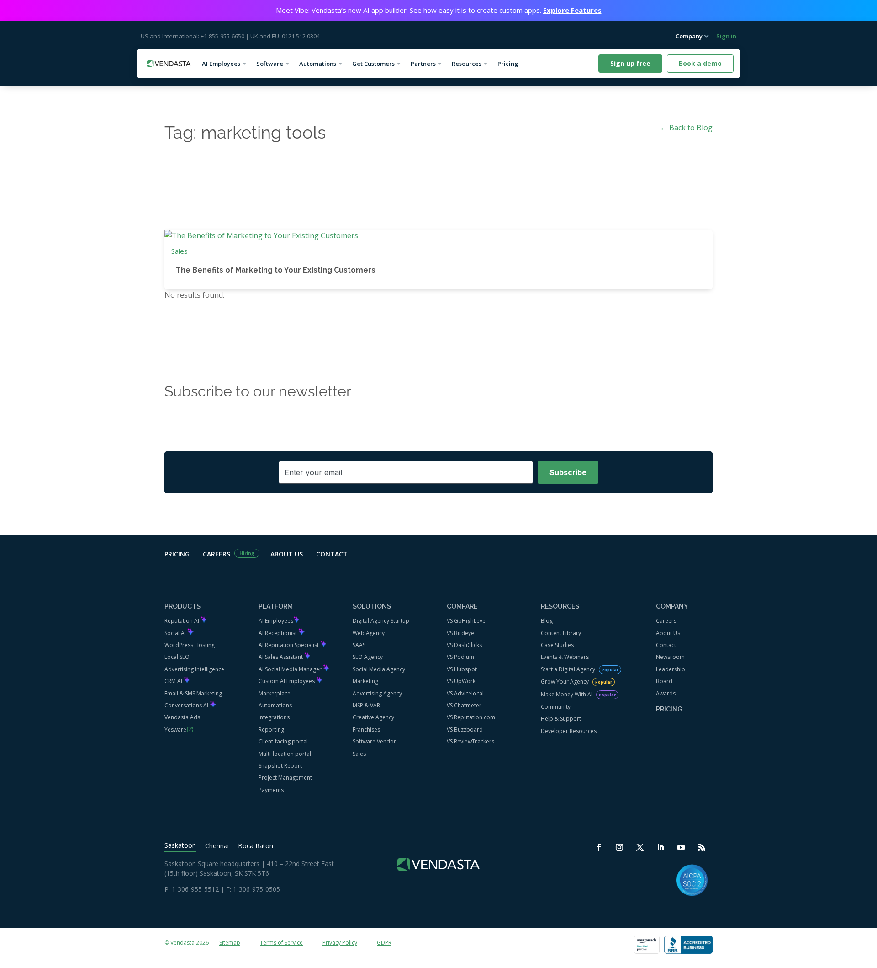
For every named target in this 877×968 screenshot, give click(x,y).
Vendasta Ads (182, 717)
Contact (332, 554)
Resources (466, 63)
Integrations (274, 717)
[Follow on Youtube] (682, 848)
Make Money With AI (567, 694)
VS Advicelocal (465, 693)
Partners (423, 63)
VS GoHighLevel (467, 621)
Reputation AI (182, 621)
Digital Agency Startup (381, 621)
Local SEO (177, 657)
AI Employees (221, 63)
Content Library (561, 633)
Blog (547, 621)
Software (269, 63)
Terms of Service (281, 943)
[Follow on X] (641, 848)
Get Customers (373, 63)
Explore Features (572, 10)
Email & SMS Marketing (193, 693)
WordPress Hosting (189, 645)
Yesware (175, 729)
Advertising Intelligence (194, 669)
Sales (179, 251)
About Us (286, 554)
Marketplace (275, 693)
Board (664, 681)
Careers (216, 554)
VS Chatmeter (464, 705)
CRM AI (174, 681)
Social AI (175, 633)
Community (556, 707)
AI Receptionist (278, 633)
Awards (666, 693)
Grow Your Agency (565, 681)
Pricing (511, 63)
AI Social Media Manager (291, 669)
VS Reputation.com (471, 717)
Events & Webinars (565, 657)
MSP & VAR (366, 705)
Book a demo (700, 63)
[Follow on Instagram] (620, 848)
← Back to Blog (686, 128)
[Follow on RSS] (702, 848)
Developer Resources (569, 731)
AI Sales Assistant (281, 657)
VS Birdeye (460, 633)
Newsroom (670, 657)
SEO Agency (368, 657)
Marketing (365, 681)
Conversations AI (187, 705)
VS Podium (460, 657)
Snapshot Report (280, 766)
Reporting (271, 729)
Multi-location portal (285, 754)
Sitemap (229, 943)
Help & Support (561, 718)
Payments (271, 790)
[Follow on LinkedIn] (661, 848)
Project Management (285, 777)
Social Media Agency (379, 669)
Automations (317, 63)
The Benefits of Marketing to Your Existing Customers (275, 270)
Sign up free (630, 63)
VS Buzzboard (465, 729)
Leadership (670, 669)
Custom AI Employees (287, 681)
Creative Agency (373, 717)
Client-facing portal (283, 741)
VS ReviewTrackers (470, 741)
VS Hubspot (462, 669)
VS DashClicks (464, 645)
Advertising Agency (377, 693)
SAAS (359, 645)
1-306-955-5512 (195, 889)
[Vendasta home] (169, 63)
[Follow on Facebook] (600, 848)
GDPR (384, 943)
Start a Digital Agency (569, 669)
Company (689, 36)
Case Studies (557, 645)
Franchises (366, 729)
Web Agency (369, 633)
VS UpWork (461, 681)
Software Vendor (374, 741)
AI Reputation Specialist (289, 645)
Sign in (726, 36)
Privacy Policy (339, 943)
